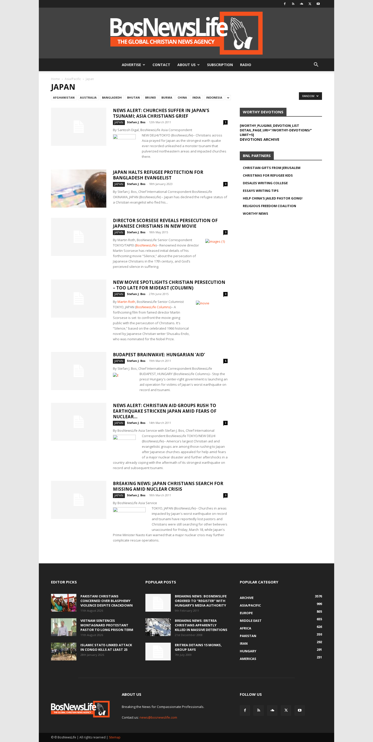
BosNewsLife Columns (153, 307)
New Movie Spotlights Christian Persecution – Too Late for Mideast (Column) (169, 285)
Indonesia (214, 97)
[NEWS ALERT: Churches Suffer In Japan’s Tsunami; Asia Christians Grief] (78, 127)
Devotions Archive (259, 139)
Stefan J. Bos (136, 122)
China (182, 97)
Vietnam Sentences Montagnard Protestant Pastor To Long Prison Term (106, 625)
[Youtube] (318, 4)
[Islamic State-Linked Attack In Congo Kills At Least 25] (63, 651)
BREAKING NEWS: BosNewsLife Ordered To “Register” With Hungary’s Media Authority (201, 601)
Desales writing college (265, 183)
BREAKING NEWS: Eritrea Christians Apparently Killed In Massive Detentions (201, 625)
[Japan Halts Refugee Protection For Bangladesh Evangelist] (78, 188)
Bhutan (133, 97)
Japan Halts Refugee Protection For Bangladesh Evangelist (158, 175)
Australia (88, 97)
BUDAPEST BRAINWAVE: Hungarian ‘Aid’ (159, 355)
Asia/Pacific (73, 79)
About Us (186, 64)
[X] (310, 4)
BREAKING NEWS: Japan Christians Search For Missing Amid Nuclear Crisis (168, 486)
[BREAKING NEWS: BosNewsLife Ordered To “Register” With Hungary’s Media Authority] (158, 603)
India (196, 97)
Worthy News (255, 213)
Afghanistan (64, 97)
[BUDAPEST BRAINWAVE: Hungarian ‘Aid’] (78, 371)
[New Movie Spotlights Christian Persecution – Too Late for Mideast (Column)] (78, 299)
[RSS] (293, 4)
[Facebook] (285, 4)
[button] (316, 65)
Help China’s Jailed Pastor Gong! (272, 198)
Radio (245, 64)
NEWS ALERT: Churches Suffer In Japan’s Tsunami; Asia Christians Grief (161, 113)
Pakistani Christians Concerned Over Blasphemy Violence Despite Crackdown (106, 601)
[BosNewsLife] (186, 33)
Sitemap (115, 737)
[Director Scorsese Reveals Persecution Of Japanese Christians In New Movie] (78, 237)
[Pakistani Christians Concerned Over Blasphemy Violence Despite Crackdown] (63, 603)
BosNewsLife (146, 245)
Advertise (131, 64)
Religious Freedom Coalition (269, 206)
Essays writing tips (261, 190)
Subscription (220, 64)
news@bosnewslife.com (158, 717)
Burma (166, 97)
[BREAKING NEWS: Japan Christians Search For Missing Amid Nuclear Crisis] (78, 500)
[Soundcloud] (301, 4)
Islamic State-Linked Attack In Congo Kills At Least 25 (106, 647)
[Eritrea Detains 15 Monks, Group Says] (158, 651)
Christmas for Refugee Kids (268, 175)
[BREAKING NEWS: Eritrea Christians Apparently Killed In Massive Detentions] (158, 627)
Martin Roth (126, 301)
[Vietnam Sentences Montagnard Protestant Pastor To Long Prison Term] (63, 627)
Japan (118, 122)
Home (55, 79)
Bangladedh (112, 97)
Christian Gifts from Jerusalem (271, 167)
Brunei (150, 97)
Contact (161, 64)
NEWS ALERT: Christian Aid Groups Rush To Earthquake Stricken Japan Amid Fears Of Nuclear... (164, 411)
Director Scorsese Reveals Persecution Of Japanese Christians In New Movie (165, 223)
